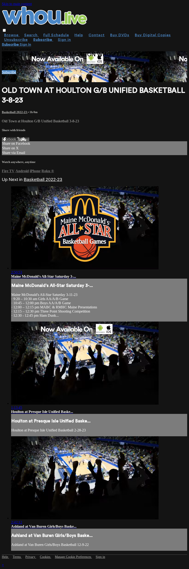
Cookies (45, 557)
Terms (17, 557)
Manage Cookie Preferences (73, 557)
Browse (12, 35)
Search (31, 35)
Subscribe (9, 72)
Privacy (30, 557)
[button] (4, 30)
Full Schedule (56, 35)
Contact (97, 35)
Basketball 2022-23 (15, 112)
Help (78, 35)
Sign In (25, 44)
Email (25, 139)
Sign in (64, 40)
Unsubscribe (16, 40)
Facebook (9, 139)
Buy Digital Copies (153, 35)
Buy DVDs (119, 35)
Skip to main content (17, 4)
